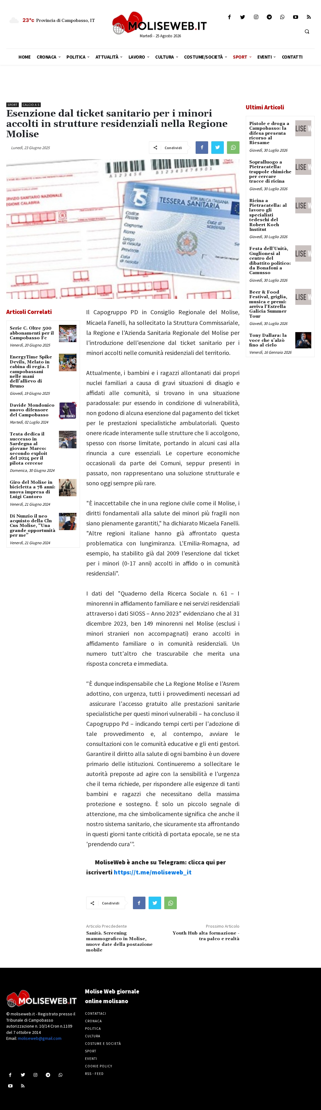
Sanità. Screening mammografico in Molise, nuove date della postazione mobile (119, 941)
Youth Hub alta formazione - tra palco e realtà (206, 936)
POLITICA (93, 1028)
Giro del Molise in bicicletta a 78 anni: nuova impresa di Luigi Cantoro (32, 490)
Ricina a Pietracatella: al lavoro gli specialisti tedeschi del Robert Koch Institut (268, 215)
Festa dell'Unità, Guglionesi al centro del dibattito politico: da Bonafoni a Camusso (270, 261)
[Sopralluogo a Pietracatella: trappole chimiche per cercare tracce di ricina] (303, 167)
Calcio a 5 (31, 105)
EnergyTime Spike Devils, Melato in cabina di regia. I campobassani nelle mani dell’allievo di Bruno (31, 371)
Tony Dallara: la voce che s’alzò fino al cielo (268, 340)
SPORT (90, 1051)
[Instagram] (256, 17)
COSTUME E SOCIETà (103, 1043)
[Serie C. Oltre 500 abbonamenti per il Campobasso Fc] (67, 333)
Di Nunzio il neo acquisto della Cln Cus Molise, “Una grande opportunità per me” (32, 526)
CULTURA (92, 1036)
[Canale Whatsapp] (282, 17)
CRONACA (93, 1021)
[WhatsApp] (233, 147)
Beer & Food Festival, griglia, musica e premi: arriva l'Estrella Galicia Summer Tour (268, 304)
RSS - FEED (94, 1073)
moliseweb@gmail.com (39, 1038)
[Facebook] (229, 17)
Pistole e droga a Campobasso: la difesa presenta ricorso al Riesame (269, 133)
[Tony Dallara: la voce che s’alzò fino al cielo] (303, 340)
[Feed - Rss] (309, 17)
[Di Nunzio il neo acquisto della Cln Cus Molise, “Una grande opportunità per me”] (67, 521)
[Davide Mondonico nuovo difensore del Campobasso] (67, 410)
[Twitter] (243, 17)
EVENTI (91, 1058)
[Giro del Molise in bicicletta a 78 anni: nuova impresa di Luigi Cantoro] (67, 487)
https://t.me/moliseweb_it (153, 872)
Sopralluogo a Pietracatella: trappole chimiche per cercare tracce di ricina (270, 172)
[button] (307, 31)
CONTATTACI (95, 1013)
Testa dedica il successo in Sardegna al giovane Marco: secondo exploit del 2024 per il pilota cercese (28, 448)
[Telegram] (269, 17)
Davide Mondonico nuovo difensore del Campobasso (32, 410)
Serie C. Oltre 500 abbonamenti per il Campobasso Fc (32, 333)
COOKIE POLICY (98, 1066)
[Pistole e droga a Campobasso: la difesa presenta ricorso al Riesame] (303, 128)
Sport (13, 105)
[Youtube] (296, 17)
